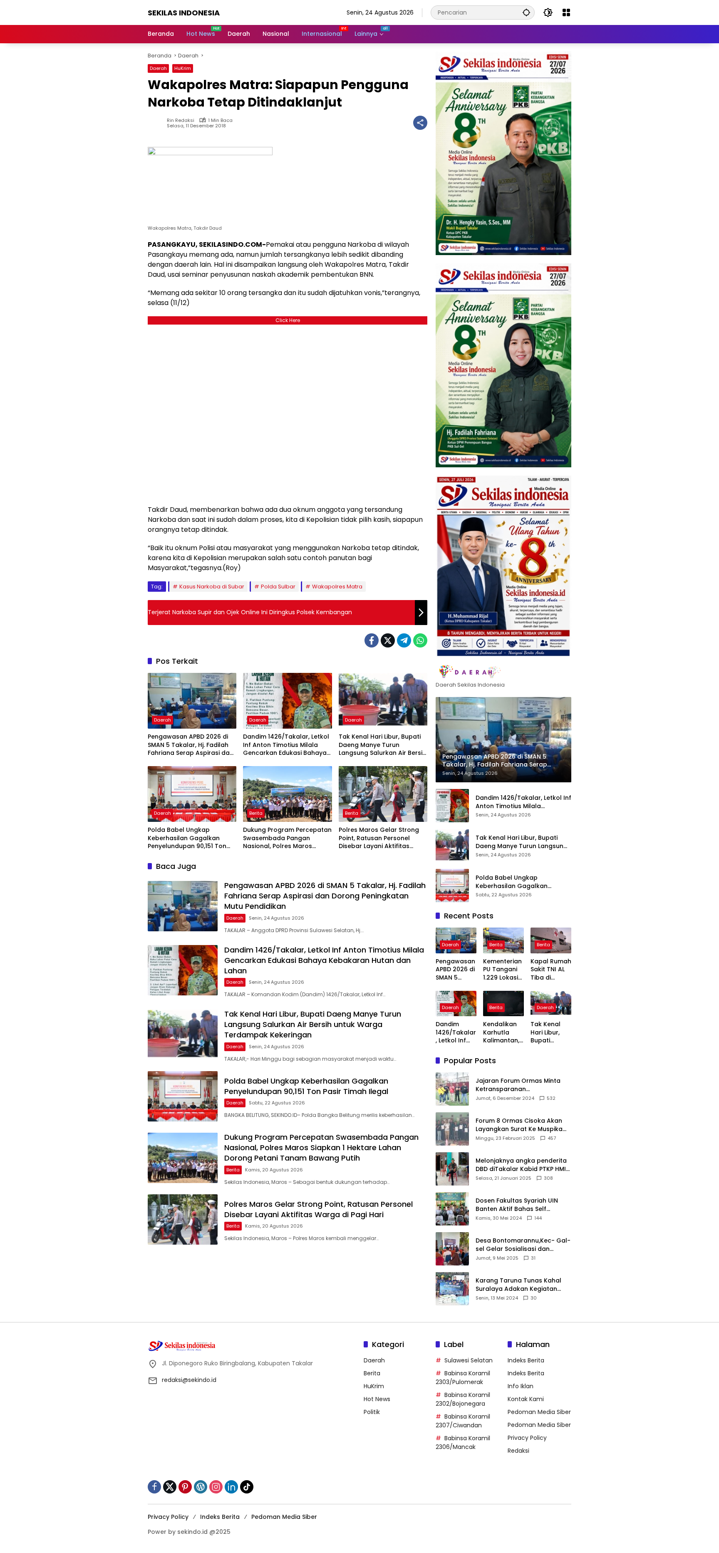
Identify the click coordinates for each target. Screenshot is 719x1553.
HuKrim (182, 68)
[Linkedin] (231, 1486)
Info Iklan (520, 1386)
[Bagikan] (420, 123)
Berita (256, 813)
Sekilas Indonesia (184, 12)
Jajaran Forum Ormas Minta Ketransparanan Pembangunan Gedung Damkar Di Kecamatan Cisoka (521, 1085)
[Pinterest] (185, 1486)
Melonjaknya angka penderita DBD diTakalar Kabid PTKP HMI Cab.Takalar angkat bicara (521, 1165)
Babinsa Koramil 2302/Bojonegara (463, 1399)
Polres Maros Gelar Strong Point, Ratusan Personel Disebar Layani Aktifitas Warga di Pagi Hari (379, 838)
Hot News (377, 1399)
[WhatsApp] (420, 640)
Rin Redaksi (180, 120)
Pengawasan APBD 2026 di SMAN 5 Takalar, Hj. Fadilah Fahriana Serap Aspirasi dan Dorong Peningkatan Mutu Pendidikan (190, 745)
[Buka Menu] (566, 12)
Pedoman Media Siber (539, 1412)
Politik (372, 1412)
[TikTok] (246, 1486)
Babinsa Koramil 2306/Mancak (463, 1442)
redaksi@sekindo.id (189, 1380)
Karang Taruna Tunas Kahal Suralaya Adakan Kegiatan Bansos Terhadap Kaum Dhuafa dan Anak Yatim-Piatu (521, 1285)
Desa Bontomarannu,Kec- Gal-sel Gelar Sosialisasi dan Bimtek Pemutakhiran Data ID (523, 1245)
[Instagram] (216, 1486)
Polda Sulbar (278, 586)
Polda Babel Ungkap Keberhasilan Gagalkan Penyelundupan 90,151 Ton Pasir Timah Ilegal (187, 838)
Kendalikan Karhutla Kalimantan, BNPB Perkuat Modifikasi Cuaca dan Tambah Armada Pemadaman (503, 1032)
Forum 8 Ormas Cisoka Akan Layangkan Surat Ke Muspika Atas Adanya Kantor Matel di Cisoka (519, 1125)
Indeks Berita (526, 1360)
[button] (526, 12)
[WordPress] (200, 1486)
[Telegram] (404, 640)
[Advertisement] (287, 412)
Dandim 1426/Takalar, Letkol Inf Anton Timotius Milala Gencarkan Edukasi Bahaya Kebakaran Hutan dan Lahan (286, 745)
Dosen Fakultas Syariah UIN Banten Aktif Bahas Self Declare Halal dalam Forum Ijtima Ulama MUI (517, 1205)
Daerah (158, 68)
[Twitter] (388, 640)
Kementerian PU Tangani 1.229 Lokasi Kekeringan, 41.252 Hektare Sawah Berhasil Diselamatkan (502, 970)
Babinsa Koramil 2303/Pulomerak (463, 1377)
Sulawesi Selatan (468, 1360)
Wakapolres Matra (337, 586)
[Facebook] (371, 640)
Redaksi (518, 1450)
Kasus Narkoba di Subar (211, 586)
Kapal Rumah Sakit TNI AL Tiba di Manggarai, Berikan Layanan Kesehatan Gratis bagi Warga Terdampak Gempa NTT (551, 970)
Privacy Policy (527, 1438)
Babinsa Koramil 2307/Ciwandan (463, 1420)
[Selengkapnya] (503, 671)
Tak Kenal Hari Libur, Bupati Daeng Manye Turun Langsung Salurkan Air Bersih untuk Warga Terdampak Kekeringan (382, 745)
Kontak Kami (526, 1399)
